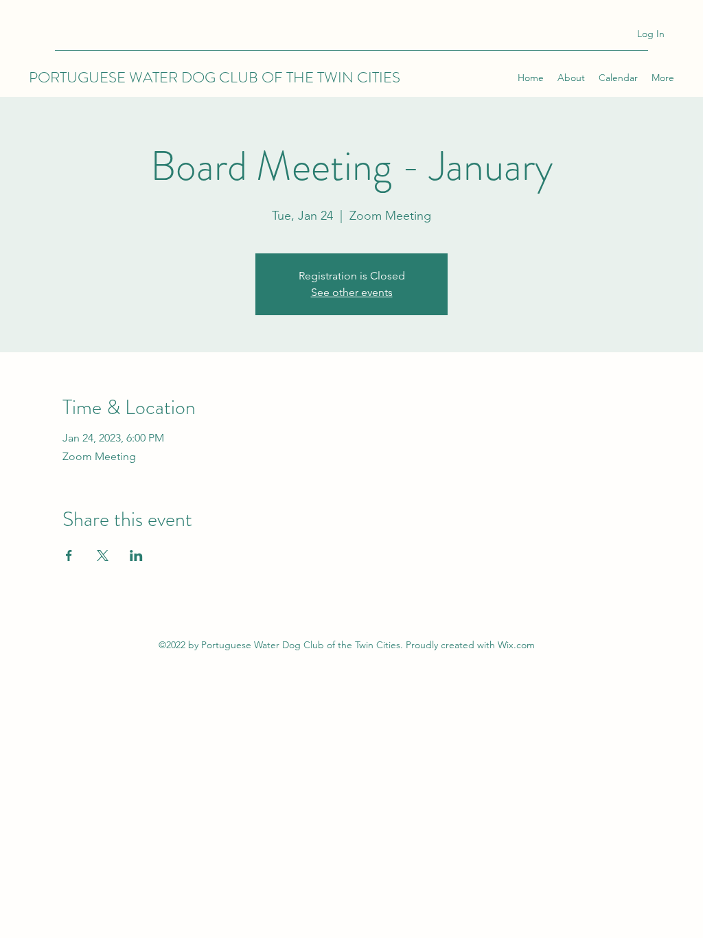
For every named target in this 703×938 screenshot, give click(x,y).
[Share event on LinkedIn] (136, 555)
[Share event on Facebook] (69, 555)
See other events (352, 292)
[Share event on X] (102, 555)
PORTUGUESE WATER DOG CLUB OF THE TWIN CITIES (214, 77)
